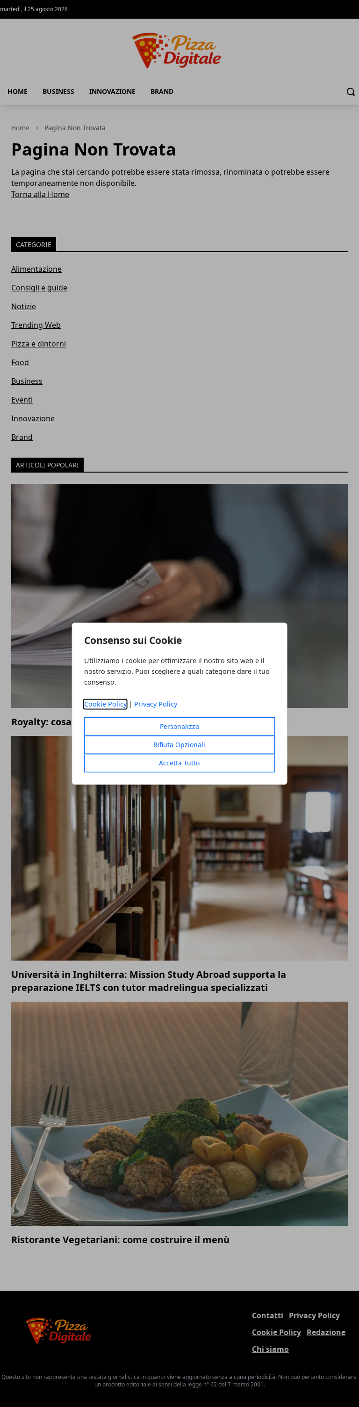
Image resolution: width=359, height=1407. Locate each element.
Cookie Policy (105, 704)
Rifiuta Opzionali (179, 744)
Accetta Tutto (179, 762)
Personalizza (179, 726)
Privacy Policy (155, 704)
